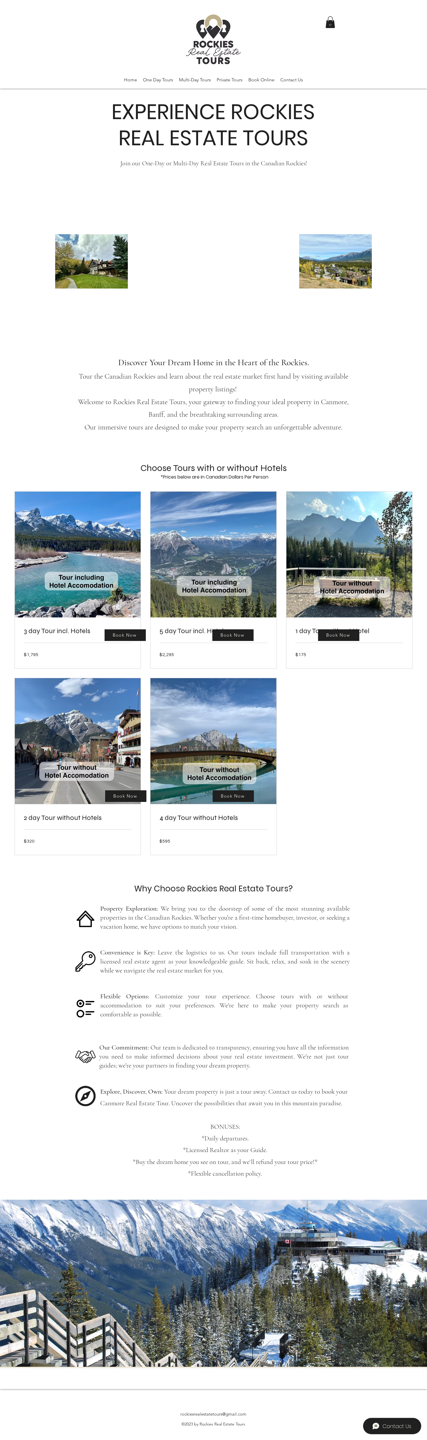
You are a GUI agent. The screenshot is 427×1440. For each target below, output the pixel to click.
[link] (78, 631)
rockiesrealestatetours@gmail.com (213, 1414)
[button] (330, 22)
